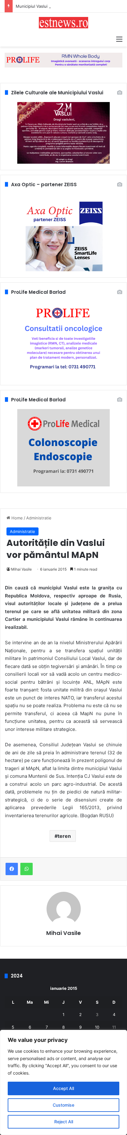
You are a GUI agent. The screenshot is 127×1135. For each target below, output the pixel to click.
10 (97, 1027)
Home (16, 517)
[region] (63, 1082)
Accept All (63, 1088)
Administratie (38, 517)
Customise (63, 1105)
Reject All (63, 1121)
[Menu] (119, 38)
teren (64, 836)
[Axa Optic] (63, 59)
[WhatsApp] (26, 869)
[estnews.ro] (63, 22)
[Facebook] (12, 869)
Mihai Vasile (21, 569)
